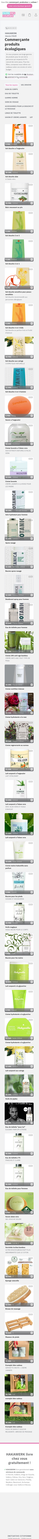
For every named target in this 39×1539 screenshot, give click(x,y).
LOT (31, 117)
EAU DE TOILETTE (12, 93)
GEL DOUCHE (26, 85)
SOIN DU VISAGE (12, 102)
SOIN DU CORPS (11, 89)
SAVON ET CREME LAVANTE (16, 117)
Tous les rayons (12, 85)
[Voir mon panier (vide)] (29, 15)
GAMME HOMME (11, 98)
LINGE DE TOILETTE (13, 113)
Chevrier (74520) (11, 36)
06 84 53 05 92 (11, 28)
